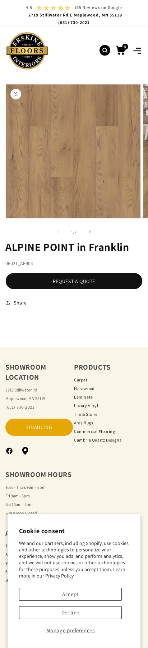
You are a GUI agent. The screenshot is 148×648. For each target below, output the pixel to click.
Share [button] (20, 302)
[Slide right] (90, 232)
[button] (137, 50)
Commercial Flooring (94, 431)
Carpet (81, 380)
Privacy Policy (59, 576)
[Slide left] (58, 232)
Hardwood (84, 388)
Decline (70, 612)
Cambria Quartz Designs (97, 440)
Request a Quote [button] (74, 281)
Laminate (83, 397)
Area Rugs (83, 422)
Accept (70, 594)
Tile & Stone (85, 414)
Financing (39, 427)
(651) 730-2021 (19, 407)
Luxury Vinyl (86, 405)
